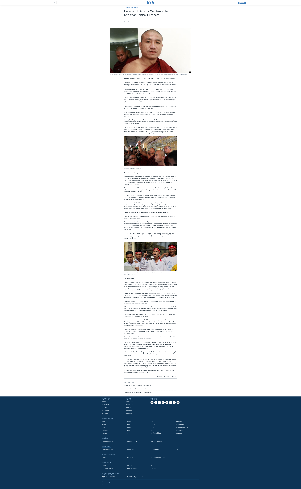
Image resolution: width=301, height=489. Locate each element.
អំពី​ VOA (104, 457)
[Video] (235, 3)
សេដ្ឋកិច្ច (128, 424)
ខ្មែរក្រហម (153, 430)
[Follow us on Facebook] (151, 402)
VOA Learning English (156, 441)
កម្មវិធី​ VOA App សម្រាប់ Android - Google (136, 476)
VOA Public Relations (107, 468)
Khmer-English (179, 430)
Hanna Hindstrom (128, 19)
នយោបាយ (129, 421)
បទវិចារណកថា (179, 433)
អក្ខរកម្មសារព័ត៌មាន (180, 421)
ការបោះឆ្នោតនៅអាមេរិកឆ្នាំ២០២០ (182, 427)
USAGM (104, 465)
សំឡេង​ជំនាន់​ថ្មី (129, 410)
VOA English (130, 465)
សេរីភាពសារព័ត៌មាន (180, 424)
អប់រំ (127, 433)
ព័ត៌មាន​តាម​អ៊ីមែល (155, 449)
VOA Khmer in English (131, 7)
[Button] (174, 26)
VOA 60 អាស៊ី (105, 413)
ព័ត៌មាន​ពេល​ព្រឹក (129, 401)
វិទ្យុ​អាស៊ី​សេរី (153, 468)
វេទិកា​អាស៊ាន (129, 413)
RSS (177, 449)
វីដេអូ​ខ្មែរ (104, 401)
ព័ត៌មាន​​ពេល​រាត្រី (129, 404)
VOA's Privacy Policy (132, 468)
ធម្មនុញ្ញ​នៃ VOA (130, 457)
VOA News (135, 19)
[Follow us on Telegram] (166, 402)
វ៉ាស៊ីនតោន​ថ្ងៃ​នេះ (105, 404)
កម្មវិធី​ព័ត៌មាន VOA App (107, 449)
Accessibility (154, 465)
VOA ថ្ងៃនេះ (104, 407)
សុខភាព (128, 430)
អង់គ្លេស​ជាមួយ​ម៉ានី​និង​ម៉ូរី (107, 441)
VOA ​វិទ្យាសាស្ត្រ (105, 410)
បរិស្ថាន (152, 421)
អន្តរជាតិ (104, 424)
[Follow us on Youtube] (159, 402)
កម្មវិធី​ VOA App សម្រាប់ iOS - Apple (110, 476)
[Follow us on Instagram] (163, 402)
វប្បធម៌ (152, 427)
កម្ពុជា (103, 421)
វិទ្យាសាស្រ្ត (153, 424)
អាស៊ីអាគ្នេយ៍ (104, 433)
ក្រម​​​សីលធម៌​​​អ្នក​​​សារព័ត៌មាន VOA (158, 457)
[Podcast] (174, 402)
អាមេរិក (103, 427)
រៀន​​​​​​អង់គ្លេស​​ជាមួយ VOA (132, 441)
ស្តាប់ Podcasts (130, 449)
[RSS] (170, 402)
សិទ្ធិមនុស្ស (129, 427)
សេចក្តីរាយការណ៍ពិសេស (156, 433)
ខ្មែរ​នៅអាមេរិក (105, 430)
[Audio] (230, 3)
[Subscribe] (178, 402)
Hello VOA (128, 407)
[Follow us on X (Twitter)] (155, 402)
